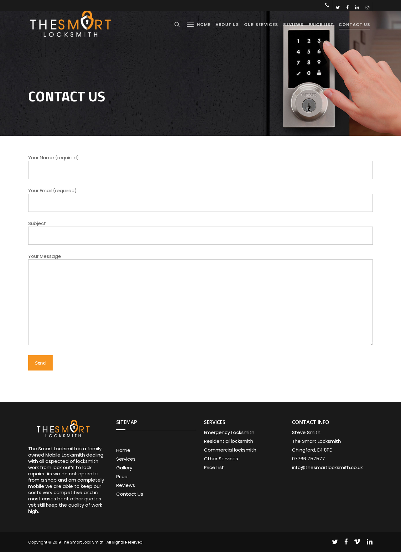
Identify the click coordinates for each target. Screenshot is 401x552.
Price (122, 476)
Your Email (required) (52, 190)
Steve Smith (306, 432)
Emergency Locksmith (229, 432)
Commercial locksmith (230, 450)
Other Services (221, 459)
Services (126, 459)
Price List (214, 467)
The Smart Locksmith (316, 441)
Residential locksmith (228, 441)
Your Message (44, 256)
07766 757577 (308, 459)
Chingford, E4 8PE (312, 450)
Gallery (124, 468)
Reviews (125, 485)
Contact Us (129, 494)
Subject (37, 223)
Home (123, 450)
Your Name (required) (53, 157)
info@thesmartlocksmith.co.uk (327, 467)
